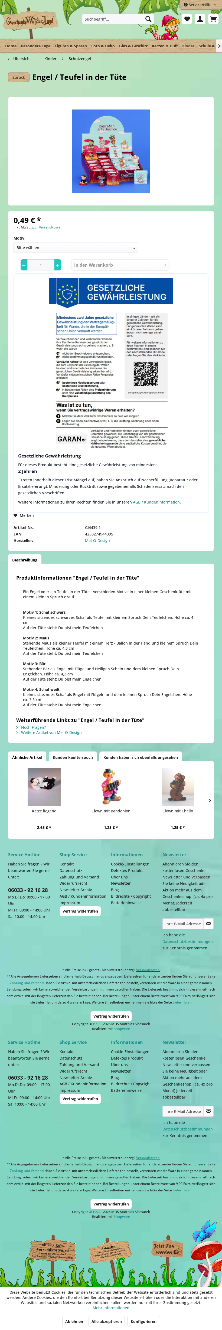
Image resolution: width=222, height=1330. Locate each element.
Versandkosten (148, 970)
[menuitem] (118, 19)
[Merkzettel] (186, 19)
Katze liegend (44, 810)
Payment (113, 1250)
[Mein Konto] (200, 19)
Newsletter (121, 883)
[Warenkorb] (213, 19)
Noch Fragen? (33, 727)
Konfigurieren (143, 1321)
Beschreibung (24, 560)
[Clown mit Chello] (177, 787)
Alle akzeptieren (107, 1321)
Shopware (122, 1028)
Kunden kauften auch (73, 757)
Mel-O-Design (97, 540)
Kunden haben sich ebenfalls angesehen (140, 757)
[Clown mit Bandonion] (111, 787)
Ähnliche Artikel (27, 757)
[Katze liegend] (44, 787)
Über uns (119, 877)
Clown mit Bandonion (111, 810)
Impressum (70, 902)
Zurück (18, 77)
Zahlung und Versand (79, 877)
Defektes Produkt (127, 870)
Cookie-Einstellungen (130, 864)
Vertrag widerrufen (80, 911)
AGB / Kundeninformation (156, 502)
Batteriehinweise (126, 902)
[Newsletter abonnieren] (208, 923)
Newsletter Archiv (76, 889)
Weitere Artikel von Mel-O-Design (51, 732)
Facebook (168, 1250)
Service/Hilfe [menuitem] (200, 4)
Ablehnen (74, 1321)
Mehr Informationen (111, 1307)
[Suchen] (148, 19)
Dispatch (50, 1252)
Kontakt (67, 864)
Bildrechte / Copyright (131, 896)
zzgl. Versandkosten (47, 227)
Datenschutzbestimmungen (187, 941)
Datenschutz (71, 870)
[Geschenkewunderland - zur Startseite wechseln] (31, 23)
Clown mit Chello (177, 810)
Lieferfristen (182, 1002)
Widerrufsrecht (73, 883)
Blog (115, 889)
